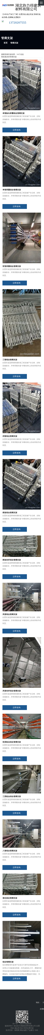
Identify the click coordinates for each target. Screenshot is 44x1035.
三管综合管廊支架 (10, 360)
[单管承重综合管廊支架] (22, 161)
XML (36, 1030)
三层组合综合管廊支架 (12, 796)
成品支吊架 (18, 1028)
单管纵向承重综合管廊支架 (14, 113)
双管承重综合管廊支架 (12, 266)
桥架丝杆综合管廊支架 (12, 560)
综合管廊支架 (8, 962)
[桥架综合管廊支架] (22, 484)
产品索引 (30, 1030)
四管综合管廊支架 (10, 436)
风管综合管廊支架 (10, 614)
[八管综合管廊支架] (22, 833)
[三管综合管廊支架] (22, 323)
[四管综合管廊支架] (22, 408)
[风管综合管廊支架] (22, 597)
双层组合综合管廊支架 (12, 742)
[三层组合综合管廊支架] (22, 779)
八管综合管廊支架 (10, 851)
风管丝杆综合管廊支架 (12, 691)
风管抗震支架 (28, 1028)
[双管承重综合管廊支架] (22, 238)
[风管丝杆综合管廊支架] (22, 662)
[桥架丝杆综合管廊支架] (22, 546)
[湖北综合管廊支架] (22, 884)
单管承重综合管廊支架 (12, 190)
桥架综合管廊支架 (10, 513)
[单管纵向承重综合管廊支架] (22, 85)
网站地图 (23, 1030)
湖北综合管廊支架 (10, 898)
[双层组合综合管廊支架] (22, 726)
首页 (6, 43)
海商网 (16, 1030)
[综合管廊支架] (22, 940)
